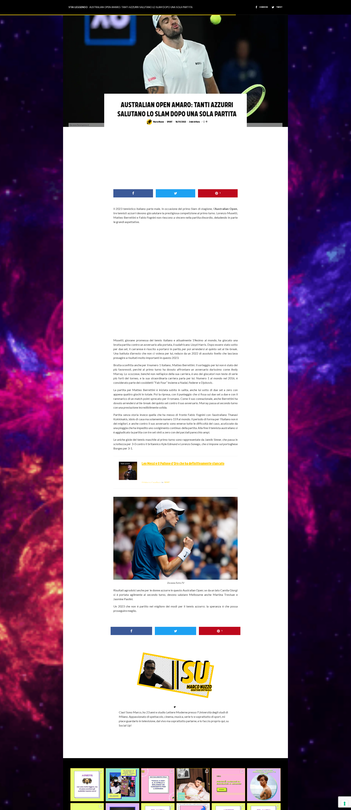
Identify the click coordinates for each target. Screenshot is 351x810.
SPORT (169, 122)
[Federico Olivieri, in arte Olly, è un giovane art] (193, 784)
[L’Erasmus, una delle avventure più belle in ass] (228, 784)
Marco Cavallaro (151, 482)
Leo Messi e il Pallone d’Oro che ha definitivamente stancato (183, 464)
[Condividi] (133, 193)
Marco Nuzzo (158, 122)
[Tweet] (175, 193)
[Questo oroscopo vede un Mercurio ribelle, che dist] (87, 784)
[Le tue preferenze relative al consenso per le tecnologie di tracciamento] (344, 803)
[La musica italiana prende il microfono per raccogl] (158, 784)
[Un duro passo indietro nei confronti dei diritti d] (122, 784)
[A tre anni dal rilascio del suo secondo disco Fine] (263, 784)
